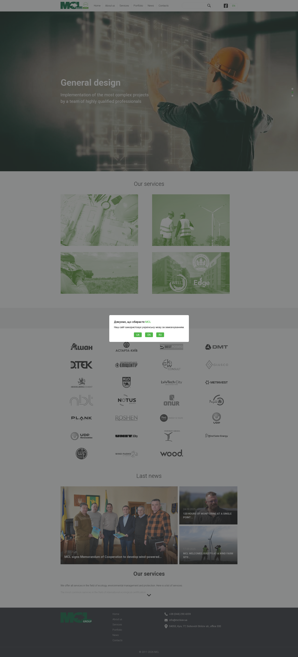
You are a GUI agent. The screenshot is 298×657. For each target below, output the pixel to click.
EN (149, 334)
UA (137, 334)
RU (160, 334)
